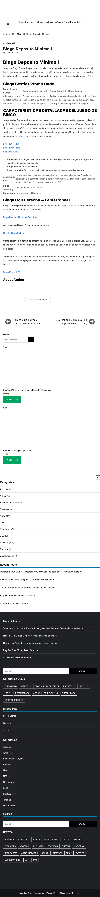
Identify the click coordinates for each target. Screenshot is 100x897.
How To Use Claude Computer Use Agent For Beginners (27, 579)
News (35, 22)
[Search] (31, 339)
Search (6, 335)
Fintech (66, 846)
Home (22, 22)
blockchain (23, 839)
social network (29, 853)
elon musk (38, 846)
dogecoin (24, 846)
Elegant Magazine (60, 893)
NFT (2, 522)
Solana (45, 853)
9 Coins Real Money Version (14, 603)
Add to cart (12, 399)
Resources (43, 22)
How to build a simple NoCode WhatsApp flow (27, 322)
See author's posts (38, 299)
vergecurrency (13, 860)
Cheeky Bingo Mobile (13, 232)
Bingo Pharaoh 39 (11, 272)
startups (57, 853)
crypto (66, 839)
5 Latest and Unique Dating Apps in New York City (71, 322)
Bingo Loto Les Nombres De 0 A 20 (20, 217)
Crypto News (63, 22)
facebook (53, 846)
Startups (29, 22)
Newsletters (75, 22)
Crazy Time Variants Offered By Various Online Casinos (27, 587)
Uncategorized (7, 555)
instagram (79, 846)
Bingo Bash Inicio (11, 147)
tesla (69, 853)
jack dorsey (11, 853)
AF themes (75, 893)
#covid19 (9, 839)
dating (77, 839)
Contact (7, 730)
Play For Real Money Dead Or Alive (17, 595)
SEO (2, 535)
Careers (7, 723)
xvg (35, 860)
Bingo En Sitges (11, 151)
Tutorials (4, 549)
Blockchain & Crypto (10, 502)
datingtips (10, 846)
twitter (80, 853)
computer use (51, 839)
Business (52, 22)
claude (36, 839)
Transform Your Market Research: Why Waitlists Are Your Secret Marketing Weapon (41, 571)
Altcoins (4, 489)
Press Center (9, 715)
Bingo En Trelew (11, 143)
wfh (27, 860)
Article (3, 495)
